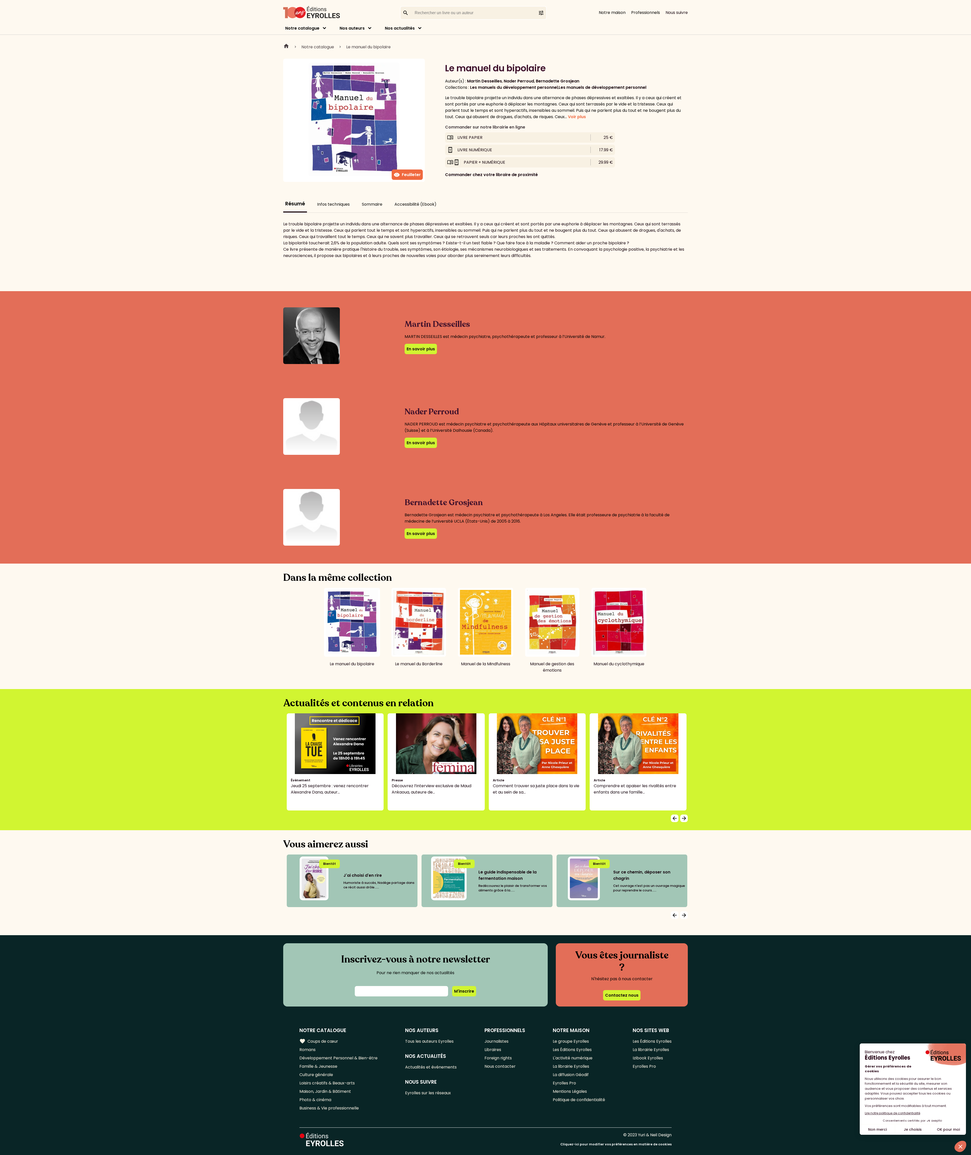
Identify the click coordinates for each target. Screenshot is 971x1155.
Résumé (295, 203)
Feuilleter (407, 175)
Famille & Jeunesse (318, 1066)
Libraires (492, 1050)
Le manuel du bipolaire (368, 47)
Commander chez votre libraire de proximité (491, 175)
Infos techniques (333, 204)
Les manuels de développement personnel (602, 87)
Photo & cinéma (315, 1100)
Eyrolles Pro (564, 1083)
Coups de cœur (318, 1041)
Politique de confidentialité (579, 1100)
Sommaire (372, 204)
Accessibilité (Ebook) (415, 204)
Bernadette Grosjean (557, 81)
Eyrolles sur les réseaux (428, 1093)
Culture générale (316, 1075)
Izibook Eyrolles (648, 1058)
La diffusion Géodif (571, 1075)
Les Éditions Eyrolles (572, 1050)
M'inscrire (464, 991)
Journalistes (496, 1041)
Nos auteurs (352, 28)
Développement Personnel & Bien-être (338, 1058)
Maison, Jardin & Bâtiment (325, 1091)
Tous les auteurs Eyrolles (429, 1041)
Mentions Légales (570, 1091)
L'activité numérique (572, 1058)
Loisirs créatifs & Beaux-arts (327, 1083)
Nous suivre (677, 12)
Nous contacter (500, 1066)
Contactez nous (621, 995)
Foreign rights (498, 1058)
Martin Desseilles (484, 81)
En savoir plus (421, 349)
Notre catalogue (302, 28)
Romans (307, 1050)
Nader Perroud (519, 81)
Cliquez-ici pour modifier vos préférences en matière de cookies (616, 1144)
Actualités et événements (431, 1067)
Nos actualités (400, 28)
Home (286, 47)
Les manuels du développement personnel (514, 87)
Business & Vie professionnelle (329, 1108)
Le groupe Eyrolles (571, 1041)
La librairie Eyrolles (571, 1066)
